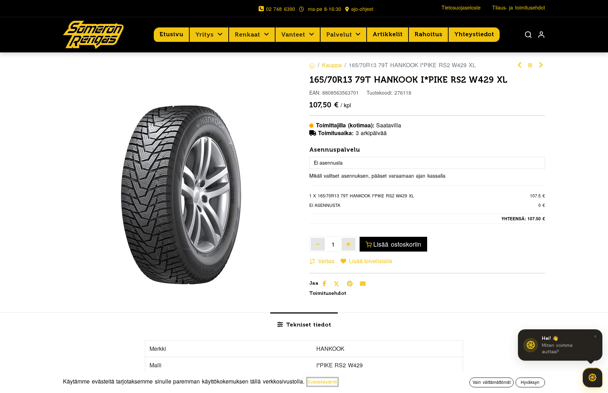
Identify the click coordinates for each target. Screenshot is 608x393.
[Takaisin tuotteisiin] (530, 65)
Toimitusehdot (327, 293)
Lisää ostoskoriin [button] (397, 244)
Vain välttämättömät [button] (492, 382)
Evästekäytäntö (322, 382)
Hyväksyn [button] (530, 382)
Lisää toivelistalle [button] (370, 261)
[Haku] (528, 34)
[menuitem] (171, 34)
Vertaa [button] (326, 261)
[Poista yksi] (318, 244)
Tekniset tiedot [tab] (307, 324)
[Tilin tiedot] (541, 34)
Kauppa (332, 65)
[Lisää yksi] (349, 244)
